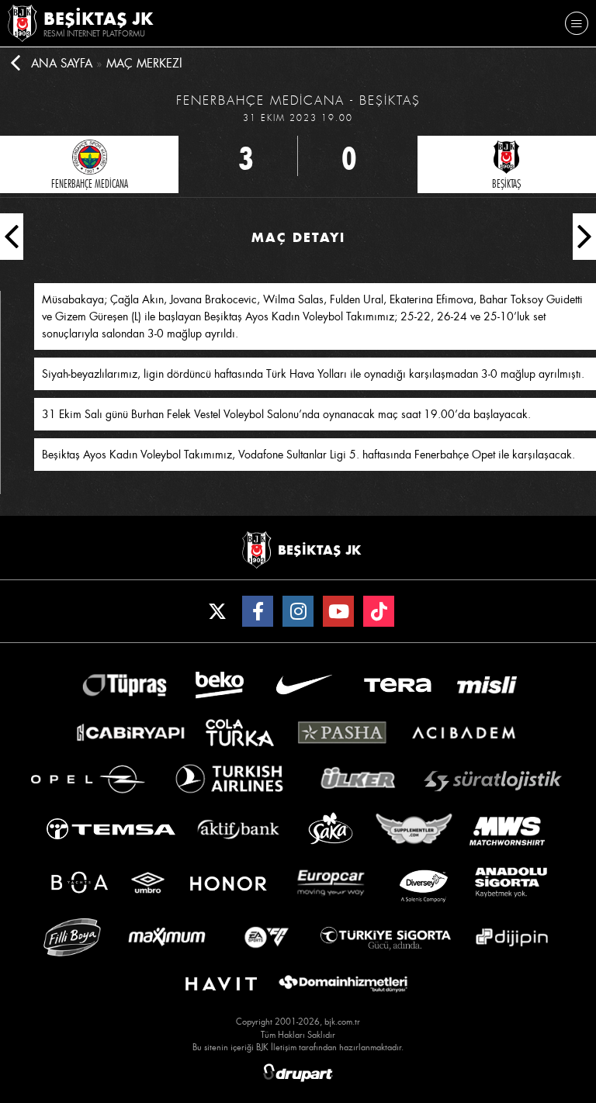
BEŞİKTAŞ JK (98, 18)
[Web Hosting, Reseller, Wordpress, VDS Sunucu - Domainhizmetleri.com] (343, 984)
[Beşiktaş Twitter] (217, 611)
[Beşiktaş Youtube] (338, 611)
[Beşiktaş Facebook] (257, 611)
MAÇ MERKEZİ (144, 63)
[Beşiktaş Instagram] (298, 611)
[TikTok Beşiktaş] (378, 611)
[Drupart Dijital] (298, 1072)
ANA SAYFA (61, 63)
